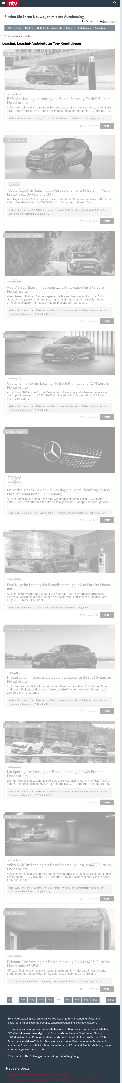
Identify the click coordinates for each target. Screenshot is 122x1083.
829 (50, 1000)
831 (68, 1000)
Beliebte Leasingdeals (49, 28)
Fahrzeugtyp (14, 28)
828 (41, 1000)
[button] (13, 3)
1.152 (111, 1000)
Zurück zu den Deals (19, 35)
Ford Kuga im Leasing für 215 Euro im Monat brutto (36, 1074)
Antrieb (70, 28)
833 (85, 1000)
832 (77, 1000)
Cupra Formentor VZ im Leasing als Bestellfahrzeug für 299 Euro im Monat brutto (54, 1080)
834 (94, 1000)
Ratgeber (100, 28)
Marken (29, 28)
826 (23, 1000)
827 (32, 1000)
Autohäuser (84, 28)
